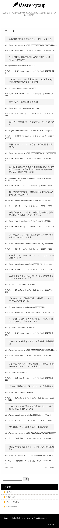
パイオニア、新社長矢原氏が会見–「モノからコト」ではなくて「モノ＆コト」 (31, 320)
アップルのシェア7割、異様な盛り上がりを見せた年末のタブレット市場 (31, 236)
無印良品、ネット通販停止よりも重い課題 (28, 427)
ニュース (10, 31)
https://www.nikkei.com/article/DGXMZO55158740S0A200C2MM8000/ (31, 45)
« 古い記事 (9, 467)
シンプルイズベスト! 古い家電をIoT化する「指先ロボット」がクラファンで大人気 (31, 365)
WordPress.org (12, 507)
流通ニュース (20, 113)
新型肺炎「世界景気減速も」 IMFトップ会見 (30, 39)
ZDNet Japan (20, 290)
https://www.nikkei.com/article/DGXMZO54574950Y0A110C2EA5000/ (30, 456)
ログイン (9, 492)
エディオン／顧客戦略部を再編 (23, 102)
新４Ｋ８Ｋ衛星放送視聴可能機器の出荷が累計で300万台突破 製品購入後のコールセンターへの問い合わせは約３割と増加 (31, 169)
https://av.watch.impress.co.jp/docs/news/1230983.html (25, 307)
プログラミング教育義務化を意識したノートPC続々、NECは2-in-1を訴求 (31, 407)
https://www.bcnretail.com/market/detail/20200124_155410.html (28, 264)
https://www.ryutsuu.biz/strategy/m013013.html (22, 108)
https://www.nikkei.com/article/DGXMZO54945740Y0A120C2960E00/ (30, 153)
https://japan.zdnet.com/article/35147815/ (20, 285)
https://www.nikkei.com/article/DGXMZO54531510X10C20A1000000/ (30, 433)
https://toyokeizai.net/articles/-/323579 (19, 393)
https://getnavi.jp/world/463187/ (16, 373)
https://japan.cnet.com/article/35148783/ (19, 66)
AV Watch (18, 312)
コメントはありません (33, 51)
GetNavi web (19, 94)
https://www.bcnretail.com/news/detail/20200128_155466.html (28, 201)
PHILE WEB (19, 227)
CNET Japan (19, 71)
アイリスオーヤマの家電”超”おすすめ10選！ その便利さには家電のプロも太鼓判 (31, 80)
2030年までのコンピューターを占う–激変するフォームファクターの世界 (31, 277)
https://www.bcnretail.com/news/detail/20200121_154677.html (28, 415)
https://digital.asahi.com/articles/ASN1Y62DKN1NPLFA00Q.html (28, 131)
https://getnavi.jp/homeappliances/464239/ (20, 88)
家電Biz (17, 186)
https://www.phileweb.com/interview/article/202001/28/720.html (28, 221)
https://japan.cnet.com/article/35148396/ (19, 328)
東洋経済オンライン (22, 398)
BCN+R (17, 206)
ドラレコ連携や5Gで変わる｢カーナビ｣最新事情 (31, 386)
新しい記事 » (49, 467)
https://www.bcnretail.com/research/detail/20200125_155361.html (29, 244)
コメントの (12, 502)
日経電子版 (19, 51)
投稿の (10, 497)
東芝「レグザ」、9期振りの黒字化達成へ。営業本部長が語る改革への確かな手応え (31, 213)
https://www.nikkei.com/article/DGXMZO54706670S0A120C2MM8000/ (31, 350)
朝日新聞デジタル (21, 136)
